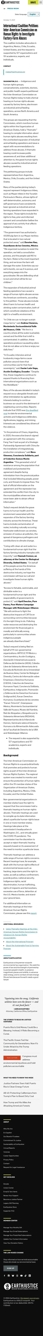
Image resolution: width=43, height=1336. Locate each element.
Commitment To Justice (12, 1140)
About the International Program (19, 941)
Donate (6, 1184)
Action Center (8, 1188)
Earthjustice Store (10, 1207)
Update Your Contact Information (15, 1239)
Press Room (13, 8)
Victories (6, 1152)
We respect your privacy (29, 1298)
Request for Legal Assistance (14, 1167)
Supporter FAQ (8, 1211)
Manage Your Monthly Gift (12, 1227)
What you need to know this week (18, 1078)
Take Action (12, 1058)
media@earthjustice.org (15, 72)
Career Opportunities (11, 1156)
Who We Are (7, 1129)
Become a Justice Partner (12, 1199)
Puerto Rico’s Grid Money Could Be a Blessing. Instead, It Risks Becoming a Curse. (21, 1030)
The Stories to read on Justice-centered (17, 1021)
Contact (6, 1163)
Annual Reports (9, 1148)
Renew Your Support (10, 1195)
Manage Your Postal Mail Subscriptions (17, 1235)
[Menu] (40, 2)
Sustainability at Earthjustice (13, 1144)
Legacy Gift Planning (10, 1203)
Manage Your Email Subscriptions (15, 1231)
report (33, 913)
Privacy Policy (8, 1160)
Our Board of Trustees (11, 1136)
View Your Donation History (13, 1243)
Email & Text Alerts (10, 1191)
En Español (7, 1133)
